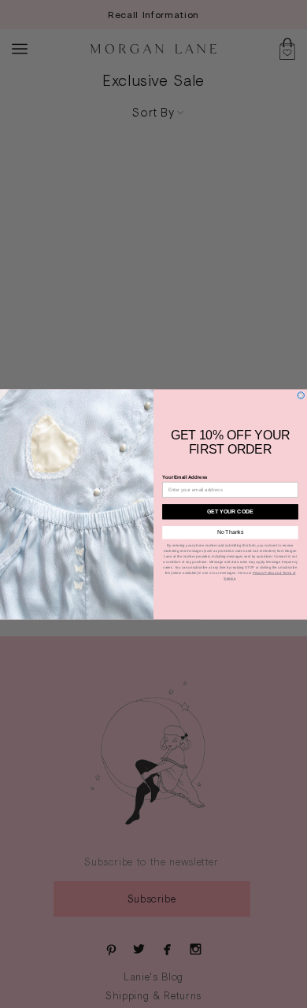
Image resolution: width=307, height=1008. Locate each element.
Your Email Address (184, 477)
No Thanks (230, 532)
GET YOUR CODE (230, 510)
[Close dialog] (301, 394)
